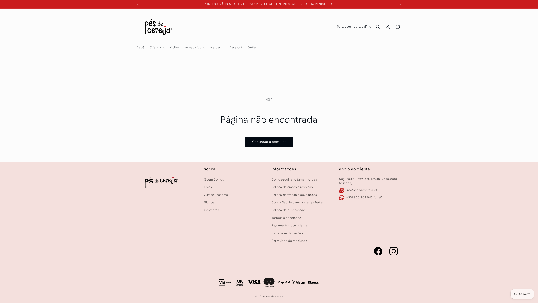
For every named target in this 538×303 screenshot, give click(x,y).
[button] (157, 47)
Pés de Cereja (274, 296)
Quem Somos (214, 179)
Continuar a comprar (269, 142)
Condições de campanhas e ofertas (298, 202)
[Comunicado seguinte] (400, 4)
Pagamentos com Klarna (289, 225)
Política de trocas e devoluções (294, 195)
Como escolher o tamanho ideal (295, 179)
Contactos (211, 210)
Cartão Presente (216, 195)
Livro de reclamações (287, 233)
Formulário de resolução (289, 241)
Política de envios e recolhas (292, 187)
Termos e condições (286, 218)
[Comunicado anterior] (137, 4)
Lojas (208, 187)
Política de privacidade (288, 210)
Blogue (209, 202)
